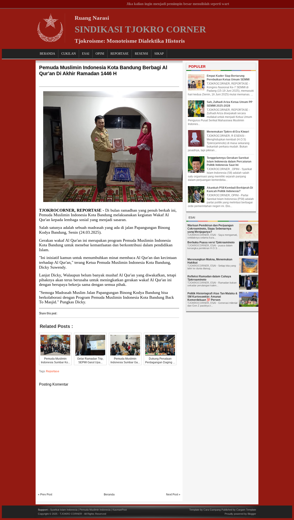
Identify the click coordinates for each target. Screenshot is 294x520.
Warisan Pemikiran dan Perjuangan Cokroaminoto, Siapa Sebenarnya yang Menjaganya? (210, 228)
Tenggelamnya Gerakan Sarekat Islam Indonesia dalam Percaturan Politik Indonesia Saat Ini (229, 161)
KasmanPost (120, 509)
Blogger (252, 513)
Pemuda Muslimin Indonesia (94, 509)
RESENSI (141, 53)
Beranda (109, 494)
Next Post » (173, 494)
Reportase (52, 371)
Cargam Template (246, 509)
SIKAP (159, 53)
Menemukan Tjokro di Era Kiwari (228, 131)
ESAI (85, 53)
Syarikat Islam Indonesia (63, 509)
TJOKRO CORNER (71, 513)
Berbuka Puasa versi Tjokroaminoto (211, 242)
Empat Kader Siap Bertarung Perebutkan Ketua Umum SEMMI (228, 77)
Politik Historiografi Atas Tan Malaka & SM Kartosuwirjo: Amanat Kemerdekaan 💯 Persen (212, 296)
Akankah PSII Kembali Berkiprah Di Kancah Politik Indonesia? (230, 189)
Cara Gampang (212, 509)
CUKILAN (68, 53)
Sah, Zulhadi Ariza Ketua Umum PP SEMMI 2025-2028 (229, 103)
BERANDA (47, 53)
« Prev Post (45, 494)
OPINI (100, 53)
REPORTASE (119, 53)
